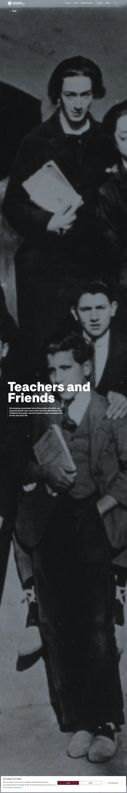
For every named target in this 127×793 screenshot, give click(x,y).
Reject (91, 783)
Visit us (68, 3)
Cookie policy (17, 787)
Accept (68, 783)
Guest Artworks (87, 3)
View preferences (113, 783)
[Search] (115, 3)
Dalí (76, 3)
